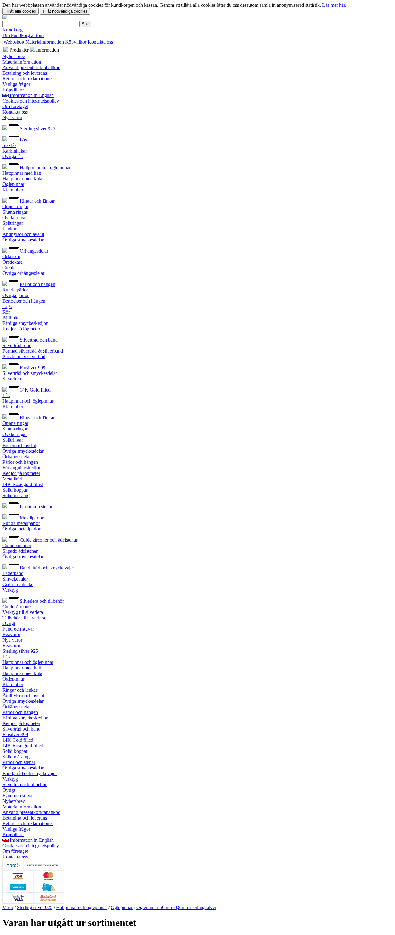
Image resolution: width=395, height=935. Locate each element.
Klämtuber (12, 189)
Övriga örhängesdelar (23, 273)
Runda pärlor (15, 289)
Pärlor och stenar (36, 506)
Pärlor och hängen (37, 284)
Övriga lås (12, 156)
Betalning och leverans (24, 73)
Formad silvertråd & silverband (32, 351)
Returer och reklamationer (27, 78)
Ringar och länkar (37, 200)
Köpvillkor (75, 41)
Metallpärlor (32, 517)
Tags (7, 306)
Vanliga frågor (16, 84)
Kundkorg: (13, 29)
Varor (7, 907)
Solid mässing (16, 495)
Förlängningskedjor (21, 467)
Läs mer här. (334, 5)
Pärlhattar (11, 317)
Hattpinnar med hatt (21, 173)
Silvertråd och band (39, 339)
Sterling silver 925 (37, 128)
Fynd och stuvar (18, 628)
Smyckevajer (15, 578)
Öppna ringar (15, 206)
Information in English (31, 95)
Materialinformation (44, 41)
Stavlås (9, 145)
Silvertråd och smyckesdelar (29, 373)
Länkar (9, 228)
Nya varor (12, 117)
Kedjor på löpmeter (21, 328)
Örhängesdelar (34, 251)
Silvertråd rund (16, 345)
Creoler (9, 267)
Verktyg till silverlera (22, 612)
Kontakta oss (100, 41)
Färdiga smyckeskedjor (25, 323)
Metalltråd (12, 478)
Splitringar (12, 223)
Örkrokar (11, 256)
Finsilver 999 (32, 367)
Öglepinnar (13, 184)
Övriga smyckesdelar (23, 239)
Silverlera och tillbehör (42, 601)
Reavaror (11, 634)
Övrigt (8, 623)
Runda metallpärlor (21, 523)
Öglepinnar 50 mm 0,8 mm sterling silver (176, 907)
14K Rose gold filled (22, 484)
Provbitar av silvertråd (23, 356)
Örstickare (12, 262)
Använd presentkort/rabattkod (31, 67)
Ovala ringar (14, 217)
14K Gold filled (35, 389)
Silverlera (11, 378)
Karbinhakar (14, 150)
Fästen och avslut (19, 445)
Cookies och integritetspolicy (30, 100)
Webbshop (13, 41)
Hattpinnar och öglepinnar (45, 167)
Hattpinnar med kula (22, 178)
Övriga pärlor (15, 295)
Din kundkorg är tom (23, 35)
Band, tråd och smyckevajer (47, 567)
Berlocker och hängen (23, 301)
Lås (23, 139)
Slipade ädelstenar (20, 551)
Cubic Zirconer (17, 606)
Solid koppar (14, 490)
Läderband (12, 573)
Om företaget (15, 106)
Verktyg (10, 590)
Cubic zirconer (16, 545)
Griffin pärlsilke (17, 584)
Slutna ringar (14, 212)
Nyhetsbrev (13, 56)
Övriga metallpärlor (21, 528)
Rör (6, 312)
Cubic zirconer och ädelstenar (48, 540)
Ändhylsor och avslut (23, 234)
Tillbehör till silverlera (23, 617)
